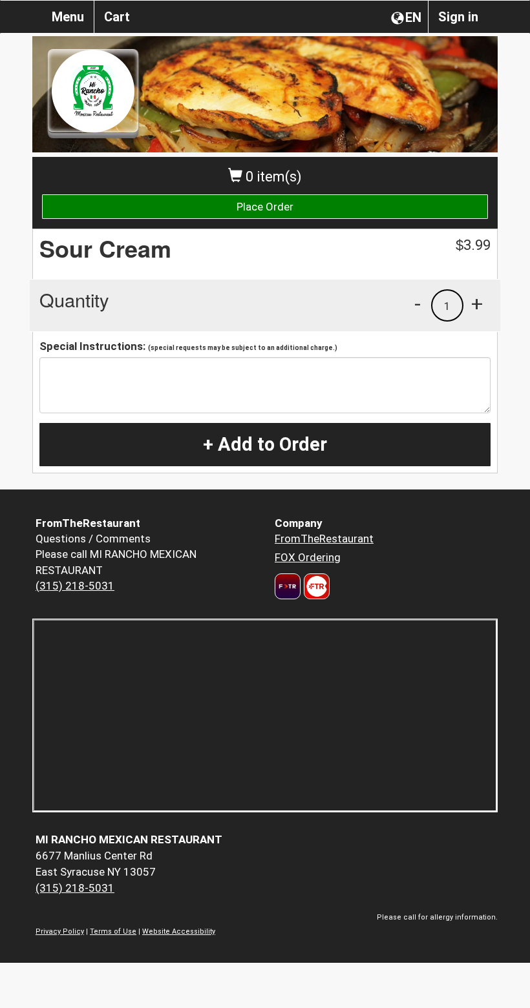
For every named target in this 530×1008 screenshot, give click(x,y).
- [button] (417, 303)
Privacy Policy (60, 931)
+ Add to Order (265, 444)
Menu (68, 17)
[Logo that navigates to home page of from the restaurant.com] (288, 586)
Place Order (265, 206)
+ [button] (477, 303)
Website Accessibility (178, 931)
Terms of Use (113, 931)
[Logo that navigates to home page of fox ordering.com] (315, 586)
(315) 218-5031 (75, 585)
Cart (117, 17)
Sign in (458, 17)
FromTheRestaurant (324, 538)
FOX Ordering (308, 557)
